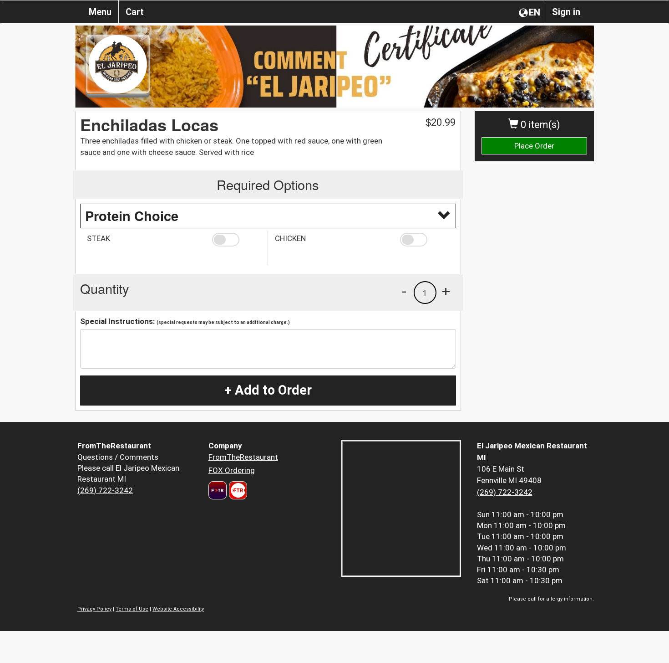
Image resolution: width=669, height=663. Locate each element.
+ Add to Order (268, 390)
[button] (236, 240)
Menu (100, 11)
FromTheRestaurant (243, 457)
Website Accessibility (178, 609)
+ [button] (446, 291)
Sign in (566, 11)
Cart (135, 11)
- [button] (404, 291)
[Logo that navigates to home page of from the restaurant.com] (217, 490)
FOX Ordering (231, 470)
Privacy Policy (94, 609)
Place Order (534, 145)
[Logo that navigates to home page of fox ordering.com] (237, 490)
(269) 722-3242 (105, 490)
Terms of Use (132, 609)
